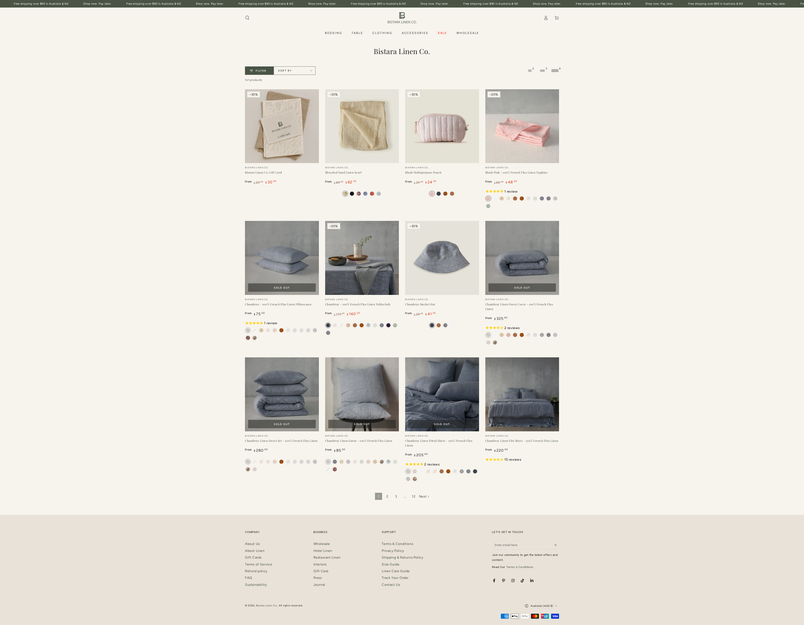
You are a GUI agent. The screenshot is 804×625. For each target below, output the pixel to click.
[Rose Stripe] (462, 471)
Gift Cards (253, 557)
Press (317, 578)
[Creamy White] (495, 198)
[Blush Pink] (359, 193)
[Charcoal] (352, 193)
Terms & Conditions (397, 544)
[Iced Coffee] (452, 193)
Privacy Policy (393, 551)
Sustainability (256, 585)
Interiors (320, 564)
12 (413, 496)
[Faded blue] (365, 193)
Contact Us (391, 585)
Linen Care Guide (396, 571)
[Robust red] (372, 193)
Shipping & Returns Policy (402, 557)
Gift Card (320, 571)
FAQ (248, 578)
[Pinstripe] (368, 325)
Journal (319, 585)
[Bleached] (345, 193)
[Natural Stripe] (255, 338)
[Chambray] (439, 193)
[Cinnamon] (445, 193)
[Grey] (542, 198)
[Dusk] (348, 325)
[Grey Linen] (542, 335)
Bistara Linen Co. (266, 605)
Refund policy (256, 571)
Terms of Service (258, 564)
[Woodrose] (248, 338)
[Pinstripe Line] (388, 461)
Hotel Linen (322, 551)
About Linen (255, 551)
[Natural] (502, 198)
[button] (247, 17)
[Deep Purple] (388, 325)
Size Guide (390, 564)
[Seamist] (379, 193)
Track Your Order (395, 578)
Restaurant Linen (327, 557)
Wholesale (321, 544)
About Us (252, 544)
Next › (424, 496)
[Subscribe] (556, 545)
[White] (452, 325)
